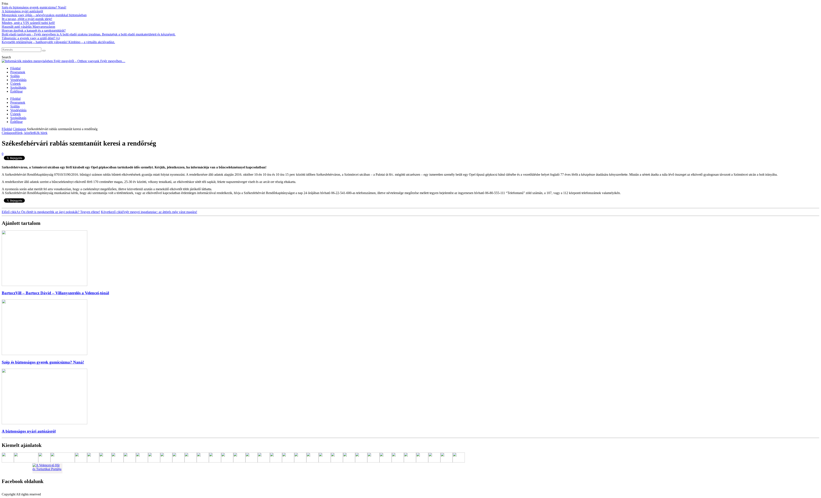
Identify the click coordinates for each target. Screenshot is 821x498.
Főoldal (15, 68)
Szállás (15, 76)
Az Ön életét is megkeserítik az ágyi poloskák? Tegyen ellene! (51, 212)
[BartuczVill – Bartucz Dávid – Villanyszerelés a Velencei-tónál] (44, 285)
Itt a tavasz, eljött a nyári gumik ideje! (27, 19)
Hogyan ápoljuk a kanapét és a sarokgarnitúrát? (34, 30)
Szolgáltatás (18, 87)
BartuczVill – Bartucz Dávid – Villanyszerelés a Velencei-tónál (55, 293)
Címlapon (19, 129)
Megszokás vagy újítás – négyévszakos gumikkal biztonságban (44, 15)
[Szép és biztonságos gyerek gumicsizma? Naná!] (44, 354)
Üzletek (15, 83)
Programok (17, 72)
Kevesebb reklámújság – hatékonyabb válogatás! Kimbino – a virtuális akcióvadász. (58, 42)
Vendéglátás (18, 80)
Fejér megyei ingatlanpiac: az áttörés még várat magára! (149, 212)
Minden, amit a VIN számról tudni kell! (28, 23)
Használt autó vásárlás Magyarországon (28, 26)
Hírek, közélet (24, 133)
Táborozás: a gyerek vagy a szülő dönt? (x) (31, 38)
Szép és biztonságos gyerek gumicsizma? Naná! (34, 7)
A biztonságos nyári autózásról (22, 11)
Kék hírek (40, 133)
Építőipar (16, 91)
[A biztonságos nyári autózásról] (44, 423)
